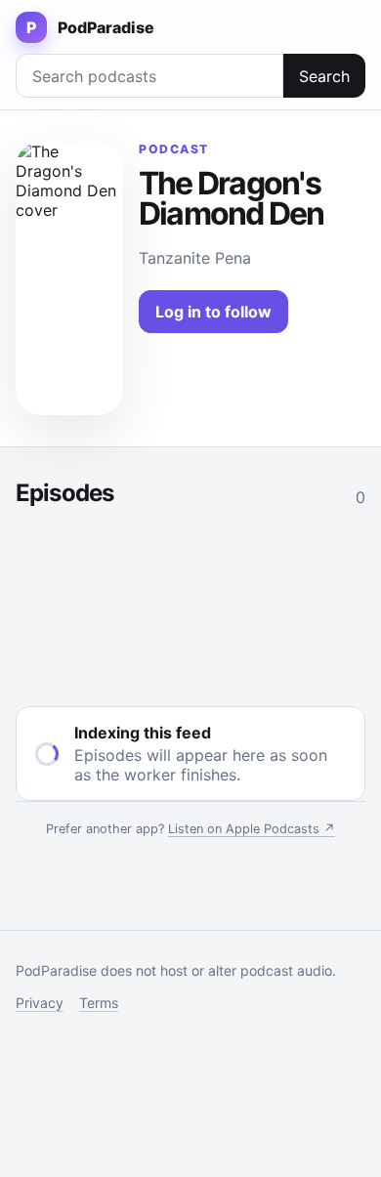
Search (324, 76)
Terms (98, 1002)
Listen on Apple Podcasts (251, 828)
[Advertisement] (190, 602)
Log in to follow (213, 311)
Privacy (40, 1002)
